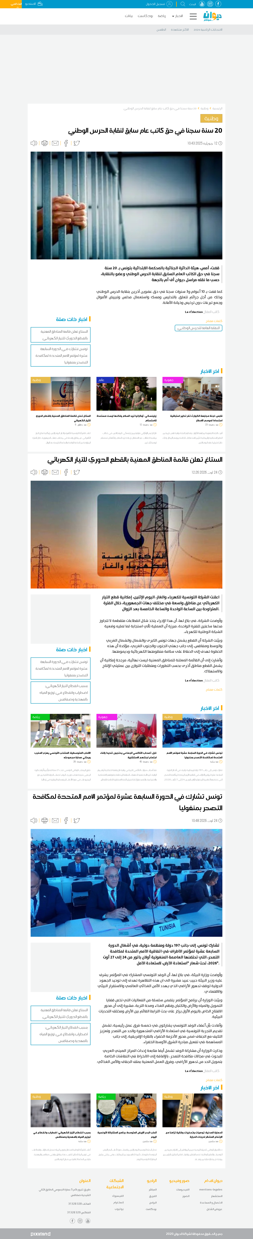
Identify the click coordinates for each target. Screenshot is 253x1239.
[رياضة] (61, 730)
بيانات (129, 15)
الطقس (161, 29)
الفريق (153, 1196)
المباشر (153, 1189)
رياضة (162, 15)
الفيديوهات (182, 1189)
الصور (185, 1196)
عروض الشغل (214, 1209)
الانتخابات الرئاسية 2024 (208, 29)
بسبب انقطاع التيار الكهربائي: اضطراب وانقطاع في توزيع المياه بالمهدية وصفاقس (64, 692)
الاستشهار (216, 1196)
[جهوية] (192, 393)
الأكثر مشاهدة (180, 29)
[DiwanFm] (212, 16)
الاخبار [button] (179, 15)
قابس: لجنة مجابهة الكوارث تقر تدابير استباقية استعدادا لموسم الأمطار (196, 418)
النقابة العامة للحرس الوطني (198, 328)
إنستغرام (118, 1202)
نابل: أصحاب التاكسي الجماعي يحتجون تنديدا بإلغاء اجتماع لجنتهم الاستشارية (128, 755)
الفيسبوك (118, 1196)
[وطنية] (61, 393)
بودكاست (145, 15)
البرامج (153, 1202)
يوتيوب (119, 1209)
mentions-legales (210, 1189)
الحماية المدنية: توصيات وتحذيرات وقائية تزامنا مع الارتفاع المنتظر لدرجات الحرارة (194, 1134)
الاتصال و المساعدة (211, 1202)
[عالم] (126, 393)
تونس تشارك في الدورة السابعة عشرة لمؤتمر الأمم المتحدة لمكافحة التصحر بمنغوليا (62, 355)
